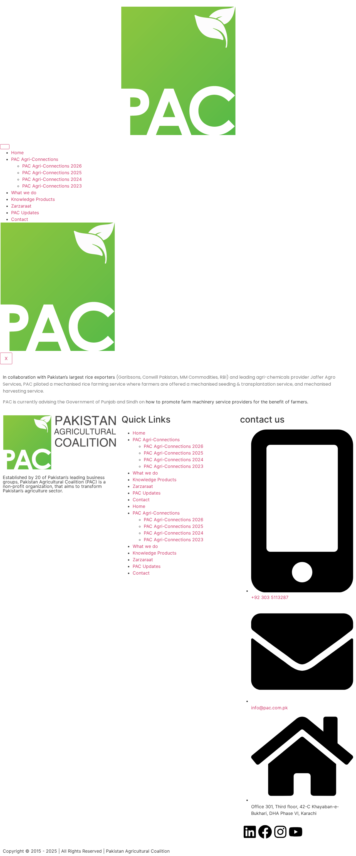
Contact (19, 219)
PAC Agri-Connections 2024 (52, 179)
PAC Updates (25, 212)
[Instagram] (280, 832)
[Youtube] (296, 832)
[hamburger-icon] (4, 146)
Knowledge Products (33, 199)
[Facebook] (265, 832)
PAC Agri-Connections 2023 (52, 186)
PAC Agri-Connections (34, 159)
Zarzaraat (21, 206)
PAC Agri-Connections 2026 (52, 166)
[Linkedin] (250, 832)
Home (17, 152)
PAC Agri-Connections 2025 (52, 172)
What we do (23, 192)
